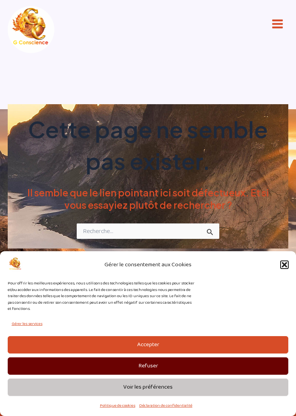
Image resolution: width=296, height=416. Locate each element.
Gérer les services (27, 323)
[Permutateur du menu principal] (277, 24)
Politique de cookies (117, 405)
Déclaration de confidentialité (165, 405)
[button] (284, 265)
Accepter (148, 344)
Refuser (148, 365)
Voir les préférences (148, 387)
